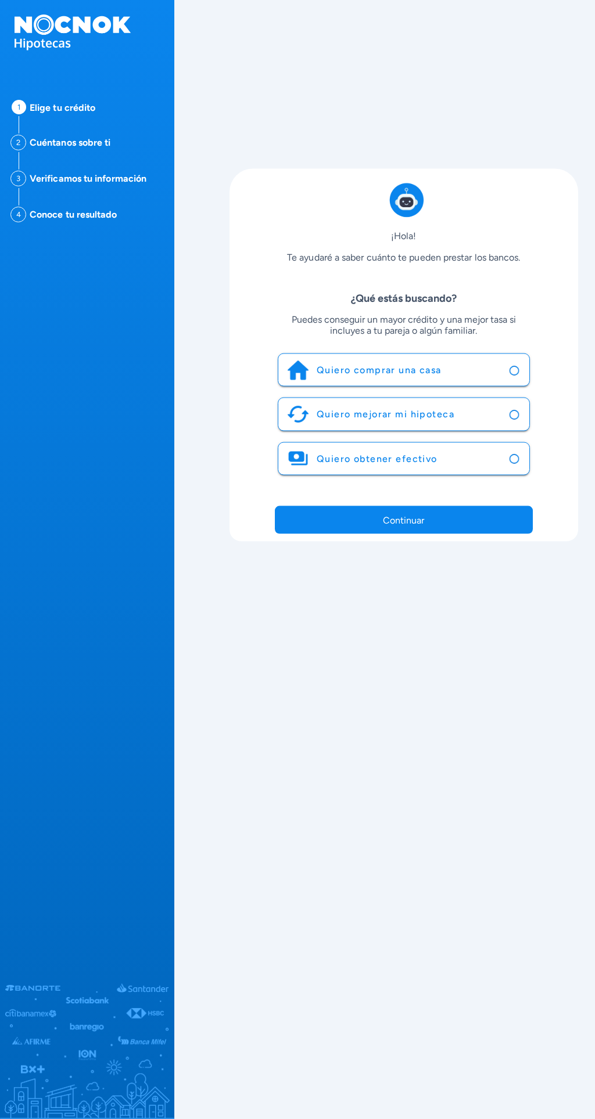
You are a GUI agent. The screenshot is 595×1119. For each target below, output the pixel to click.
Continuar (403, 520)
